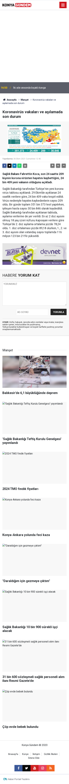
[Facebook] (4, 166)
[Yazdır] (25, 166)
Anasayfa (11, 99)
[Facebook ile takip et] (18, 768)
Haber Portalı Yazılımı (19, 779)
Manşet (25, 99)
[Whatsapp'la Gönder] (19, 166)
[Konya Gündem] (16, 4)
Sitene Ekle (33, 758)
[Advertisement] (34, 46)
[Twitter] (9, 166)
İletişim (36, 754)
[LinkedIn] (14, 166)
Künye (25, 754)
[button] (52, 166)
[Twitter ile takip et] (26, 768)
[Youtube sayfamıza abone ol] (34, 768)
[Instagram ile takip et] (43, 768)
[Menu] (63, 5)
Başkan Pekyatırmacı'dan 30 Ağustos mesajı (38, 87)
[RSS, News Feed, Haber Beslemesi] (51, 768)
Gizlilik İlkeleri (51, 754)
